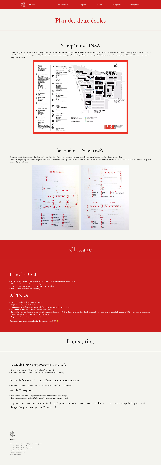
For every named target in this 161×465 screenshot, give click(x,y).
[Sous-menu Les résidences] (68, 4)
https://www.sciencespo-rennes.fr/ (59, 380)
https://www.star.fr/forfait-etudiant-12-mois (53, 398)
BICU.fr (32, 4)
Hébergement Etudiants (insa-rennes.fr (41, 370)
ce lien (27, 321)
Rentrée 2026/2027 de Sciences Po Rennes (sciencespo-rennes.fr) (50, 385)
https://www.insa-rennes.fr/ (50, 365)
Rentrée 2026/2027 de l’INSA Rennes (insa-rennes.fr (45, 372)
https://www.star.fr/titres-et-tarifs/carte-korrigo (51, 396)
